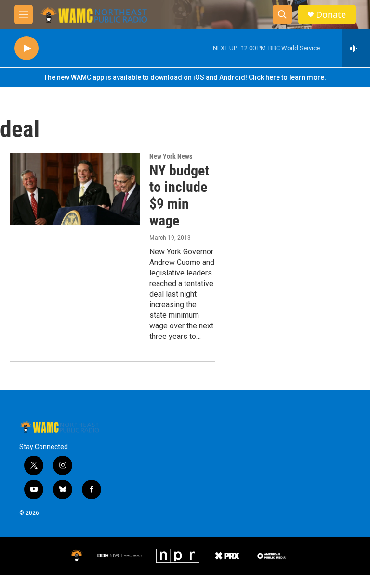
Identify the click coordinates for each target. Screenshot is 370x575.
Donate (331, 15)
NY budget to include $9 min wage (179, 195)
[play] (26, 48)
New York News (170, 156)
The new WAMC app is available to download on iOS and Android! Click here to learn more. (185, 77)
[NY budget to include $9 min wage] (75, 189)
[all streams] (356, 48)
